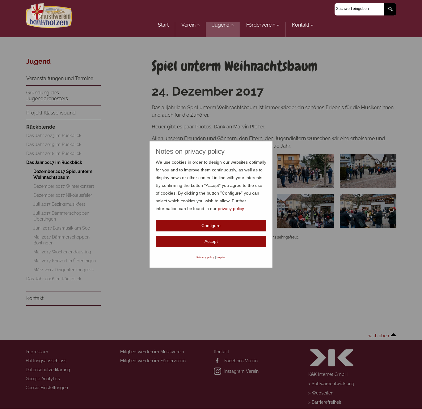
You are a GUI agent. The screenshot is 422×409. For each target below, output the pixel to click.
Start (163, 25)
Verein (190, 25)
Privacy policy (205, 257)
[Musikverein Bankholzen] (49, 26)
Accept (211, 241)
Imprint (221, 257)
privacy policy (231, 208)
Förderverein (262, 25)
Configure (211, 225)
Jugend (223, 25)
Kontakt (302, 25)
